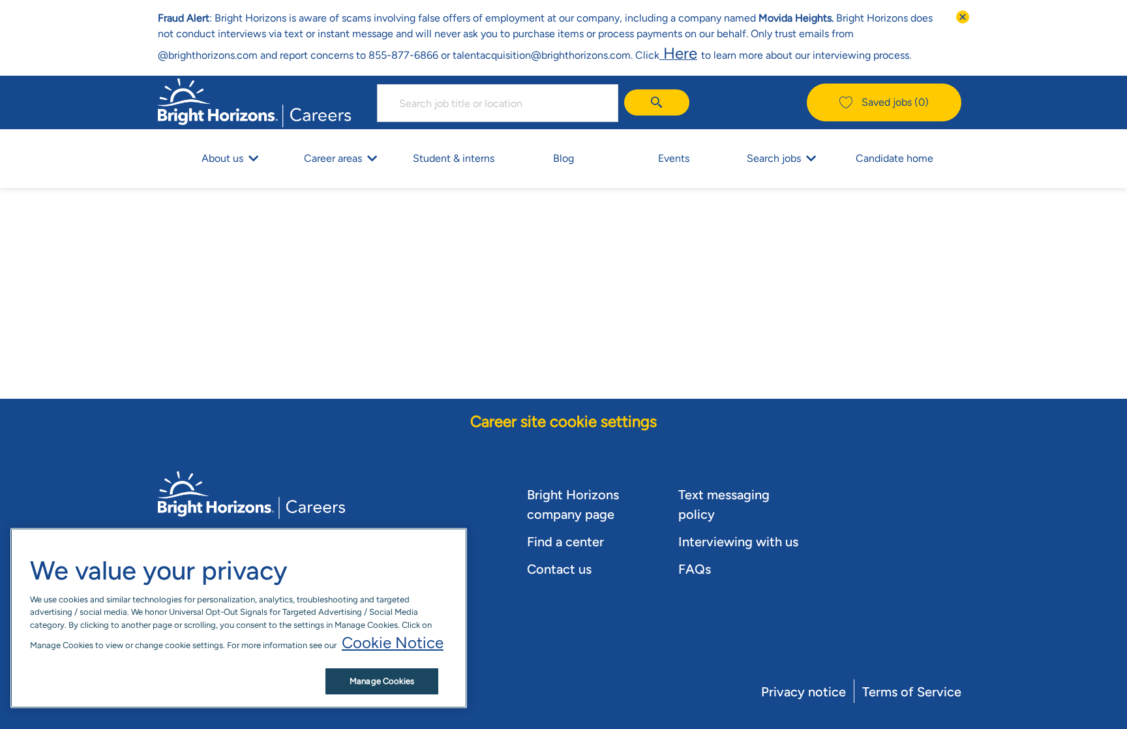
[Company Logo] (254, 100)
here (678, 53)
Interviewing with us (738, 542)
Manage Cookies (382, 681)
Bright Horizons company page (573, 504)
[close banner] (962, 16)
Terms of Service (911, 692)
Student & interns (453, 158)
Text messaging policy (724, 504)
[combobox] (497, 103)
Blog (563, 158)
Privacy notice (803, 692)
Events (673, 158)
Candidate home (894, 158)
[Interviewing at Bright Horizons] (699, 53)
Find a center (565, 542)
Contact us (559, 569)
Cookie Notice (392, 642)
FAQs (694, 569)
